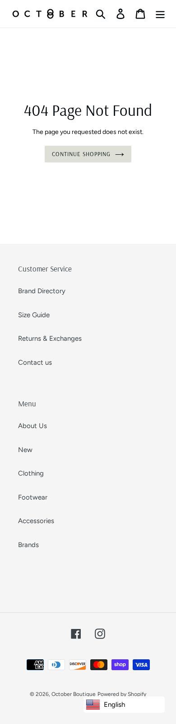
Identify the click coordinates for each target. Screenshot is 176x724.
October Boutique (73, 694)
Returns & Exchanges (50, 338)
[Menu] (160, 14)
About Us (32, 426)
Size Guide (34, 315)
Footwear (32, 497)
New (25, 450)
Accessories (36, 521)
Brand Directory (41, 291)
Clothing (31, 473)
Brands (28, 545)
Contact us (35, 362)
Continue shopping (81, 153)
